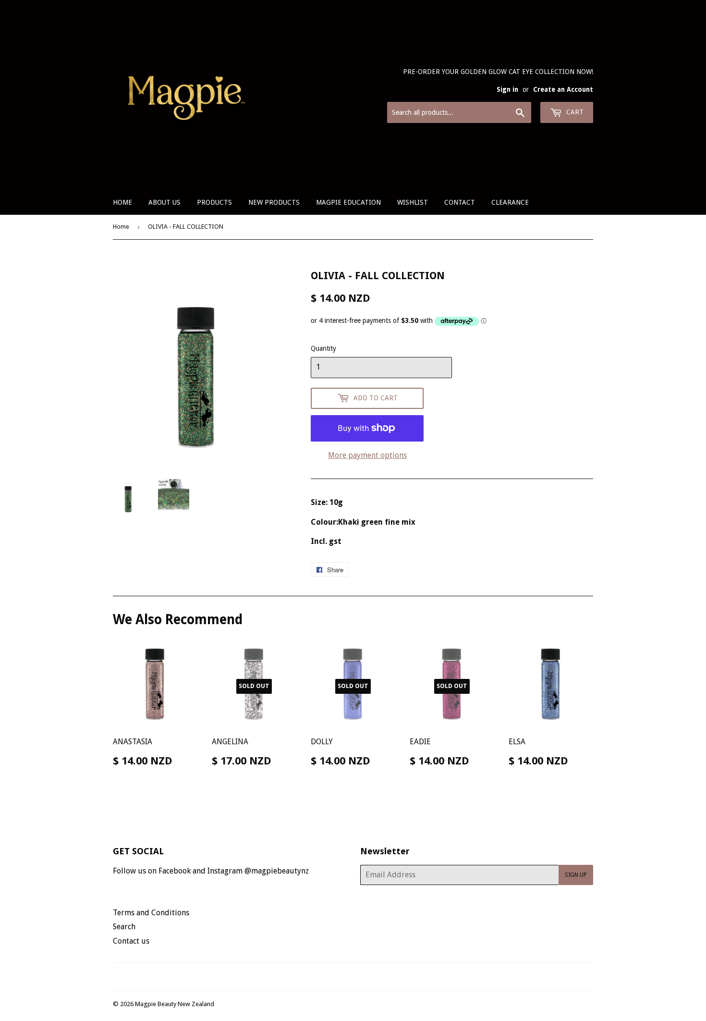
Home (122, 202)
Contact (459, 202)
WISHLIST (412, 202)
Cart (574, 112)
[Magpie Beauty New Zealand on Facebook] (343, 976)
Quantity (323, 348)
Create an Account (563, 89)
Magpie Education (348, 202)
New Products (274, 202)
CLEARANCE (510, 202)
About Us (164, 202)
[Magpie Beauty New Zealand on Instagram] (359, 976)
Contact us (131, 941)
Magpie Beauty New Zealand (174, 1004)
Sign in (507, 89)
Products (214, 202)
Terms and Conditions (151, 912)
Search (124, 926)
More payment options (367, 455)
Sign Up (576, 875)
